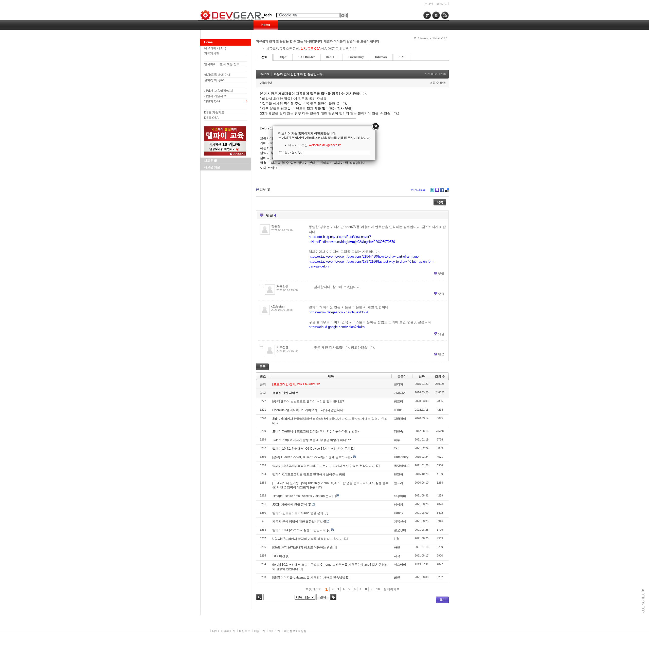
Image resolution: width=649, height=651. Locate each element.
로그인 (429, 3)
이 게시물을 (418, 189)
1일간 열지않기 (293, 152)
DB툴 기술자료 (214, 112)
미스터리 (400, 564)
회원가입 (441, 3)
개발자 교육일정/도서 (218, 90)
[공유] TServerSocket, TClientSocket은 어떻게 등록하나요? (312, 457)
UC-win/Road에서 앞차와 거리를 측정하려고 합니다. (308, 539)
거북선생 (266, 83)
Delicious (447, 190)
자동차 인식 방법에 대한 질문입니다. (298, 74)
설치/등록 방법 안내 (217, 74)
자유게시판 (211, 53)
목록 (440, 202)
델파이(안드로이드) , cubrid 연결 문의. (298, 513)
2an (396, 448)
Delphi (283, 57)
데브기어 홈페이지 (223, 631)
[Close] (375, 126)
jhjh (396, 538)
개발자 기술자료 (215, 96)
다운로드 (244, 631)
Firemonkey (356, 57)
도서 (402, 57)
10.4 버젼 (278, 556)
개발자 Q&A (212, 101)
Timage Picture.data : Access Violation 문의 (302, 496)
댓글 (441, 273)
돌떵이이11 (402, 466)
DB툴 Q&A (211, 118)
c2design (277, 306)
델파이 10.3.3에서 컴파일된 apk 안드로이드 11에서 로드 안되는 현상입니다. (323, 466)
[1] (334, 496)
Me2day (437, 190)
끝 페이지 (390, 589)
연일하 (398, 474)
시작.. (398, 556)
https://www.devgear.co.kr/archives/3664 (338, 312)
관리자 (398, 384)
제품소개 (259, 631)
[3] (326, 513)
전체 (264, 57)
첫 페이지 (315, 589)
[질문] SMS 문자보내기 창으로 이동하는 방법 (302, 547)
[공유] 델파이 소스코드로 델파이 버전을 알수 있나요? (308, 401)
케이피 (398, 504)
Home (265, 25)
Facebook (442, 190)
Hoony (398, 513)
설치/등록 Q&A (214, 80)
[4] (324, 521)
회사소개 (274, 631)
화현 (397, 547)
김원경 (275, 226)
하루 (397, 440)
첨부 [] (265, 190)
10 (378, 589)
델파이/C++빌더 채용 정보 (222, 64)
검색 (259, 597)
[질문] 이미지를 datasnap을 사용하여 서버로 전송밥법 (308, 577)
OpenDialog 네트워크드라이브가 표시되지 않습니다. (308, 410)
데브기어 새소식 (215, 48)
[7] (378, 466)
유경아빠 (400, 496)
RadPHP (331, 57)
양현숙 (398, 431)
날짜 (422, 376)
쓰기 (443, 599)
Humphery (401, 457)
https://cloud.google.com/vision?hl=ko (337, 327)
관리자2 (399, 393)
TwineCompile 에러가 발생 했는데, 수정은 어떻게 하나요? (311, 440)
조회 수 (440, 376)
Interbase (381, 57)
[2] (352, 448)
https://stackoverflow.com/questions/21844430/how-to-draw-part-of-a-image (364, 256)
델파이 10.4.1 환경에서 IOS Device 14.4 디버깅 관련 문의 (311, 448)
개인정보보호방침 (295, 631)
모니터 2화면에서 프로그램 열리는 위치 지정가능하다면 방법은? (315, 431)
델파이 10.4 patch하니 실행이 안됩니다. (299, 530)
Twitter (432, 190)
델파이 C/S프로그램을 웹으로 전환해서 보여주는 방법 (308, 474)
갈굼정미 (400, 418)
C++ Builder (306, 57)
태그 (333, 597)
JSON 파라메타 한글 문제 (289, 504)
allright (398, 410)
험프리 (398, 401)
